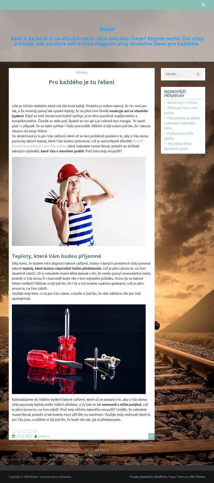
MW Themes (197, 476)
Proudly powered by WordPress (149, 476)
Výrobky (82, 72)
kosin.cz (44, 436)
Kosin (107, 29)
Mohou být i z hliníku (182, 102)
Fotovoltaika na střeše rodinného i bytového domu (182, 123)
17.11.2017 (24, 436)
